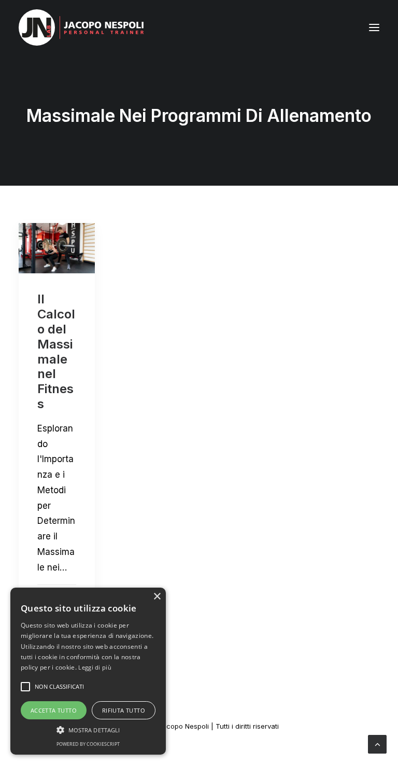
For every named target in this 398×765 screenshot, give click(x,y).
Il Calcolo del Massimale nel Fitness (56, 351)
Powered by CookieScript (88, 744)
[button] (374, 27)
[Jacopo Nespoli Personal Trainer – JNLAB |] (81, 27)
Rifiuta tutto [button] (123, 710)
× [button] (157, 597)
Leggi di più (94, 667)
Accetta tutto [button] (54, 710)
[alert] (88, 671)
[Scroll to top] (377, 744)
